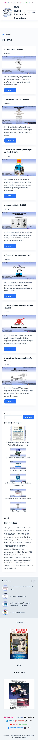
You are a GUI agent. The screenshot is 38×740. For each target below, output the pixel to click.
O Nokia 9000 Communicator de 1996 (18, 458)
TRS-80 (19, 562)
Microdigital (7, 549)
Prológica (15, 560)
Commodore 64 (18, 530)
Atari (28, 527)
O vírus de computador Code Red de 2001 (18, 498)
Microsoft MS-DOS (19, 554)
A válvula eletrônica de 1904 (15, 205)
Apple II (21, 528)
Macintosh (21, 542)
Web (20, 565)
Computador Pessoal (17, 533)
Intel (16, 540)
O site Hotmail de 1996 (17, 612)
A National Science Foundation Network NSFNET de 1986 (20, 604)
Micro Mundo (18, 549)
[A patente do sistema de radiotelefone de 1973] (19, 376)
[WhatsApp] (26, 2)
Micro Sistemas (25, 552)
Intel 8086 (22, 540)
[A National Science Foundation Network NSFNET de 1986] (5, 604)
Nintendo (8, 560)
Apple (7, 528)
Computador (26, 530)
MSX (25, 557)
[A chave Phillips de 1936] (19, 65)
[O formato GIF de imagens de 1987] (19, 270)
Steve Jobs (7, 562)
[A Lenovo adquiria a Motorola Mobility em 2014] (19, 323)
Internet (8, 542)
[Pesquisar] (24, 12)
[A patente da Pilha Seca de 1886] (19, 115)
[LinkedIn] (14, 2)
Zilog (5, 568)
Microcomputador (15, 545)
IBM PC (8, 540)
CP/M (6, 537)
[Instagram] (5, 2)
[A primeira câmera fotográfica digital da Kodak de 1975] (19, 167)
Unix (25, 562)
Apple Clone (13, 527)
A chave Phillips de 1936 (13, 49)
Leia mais (10, 90)
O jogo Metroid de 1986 (18, 470)
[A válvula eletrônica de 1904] (19, 220)
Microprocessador (10, 552)
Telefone (13, 562)
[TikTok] (17, 2)
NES (30, 557)
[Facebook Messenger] (29, 2)
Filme (16, 537)
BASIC (6, 530)
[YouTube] (23, 2)
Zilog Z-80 (12, 568)
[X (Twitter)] (11, 2)
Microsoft (9, 555)
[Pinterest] (20, 2)
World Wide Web (27, 565)
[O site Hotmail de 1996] (5, 612)
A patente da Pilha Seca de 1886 (16, 100)
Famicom (11, 537)
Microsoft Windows (9, 557)
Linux (14, 542)
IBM (27, 537)
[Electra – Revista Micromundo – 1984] (19, 694)
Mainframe (28, 542)
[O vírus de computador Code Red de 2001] (5, 588)
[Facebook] (8, 2)
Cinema (11, 530)
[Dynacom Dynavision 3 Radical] (19, 644)
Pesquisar (7, 414)
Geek (21, 537)
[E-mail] (32, 2)
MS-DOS (19, 557)
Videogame (10, 566)
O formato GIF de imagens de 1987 (17, 255)
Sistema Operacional (24, 560)
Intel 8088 (29, 540)
